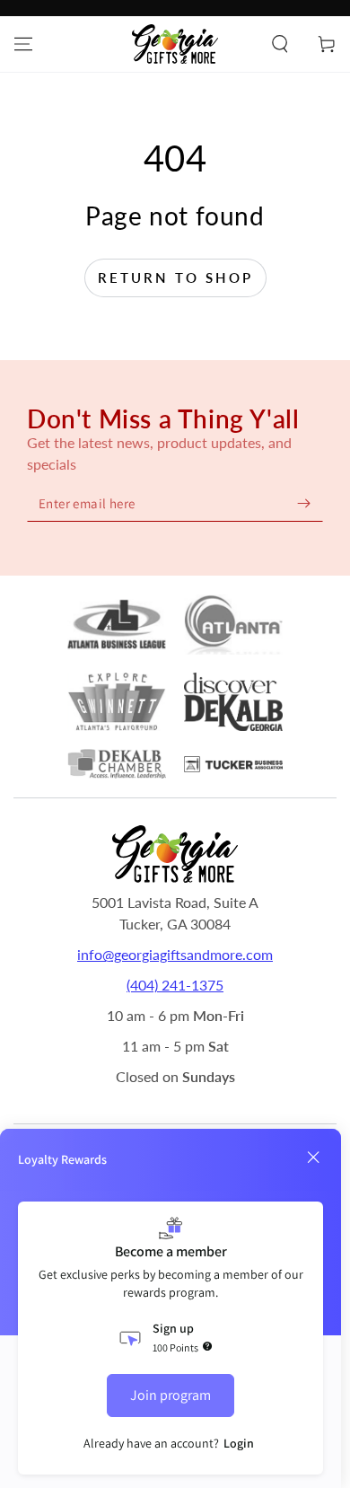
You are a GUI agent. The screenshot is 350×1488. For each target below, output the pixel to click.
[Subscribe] (303, 503)
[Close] (313, 1157)
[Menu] (23, 44)
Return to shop (175, 277)
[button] (280, 44)
